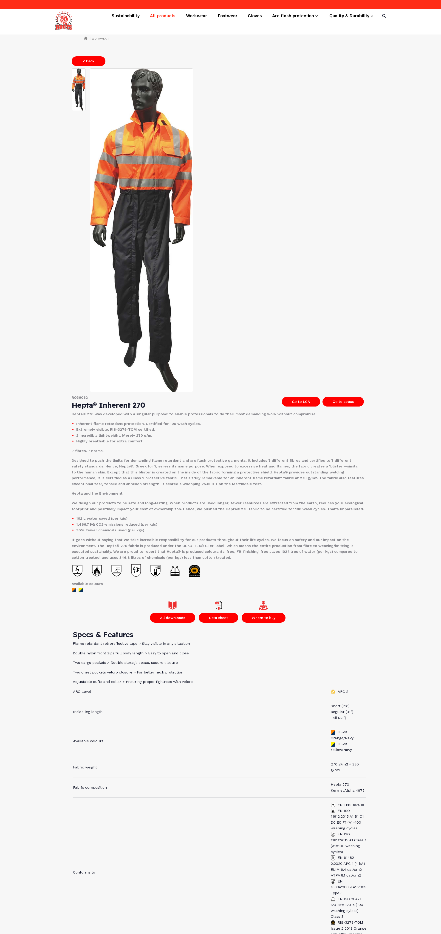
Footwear (227, 15)
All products (162, 15)
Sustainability (126, 15)
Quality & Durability (349, 15)
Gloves (255, 15)
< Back (88, 61)
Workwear (196, 15)
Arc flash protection (293, 15)
